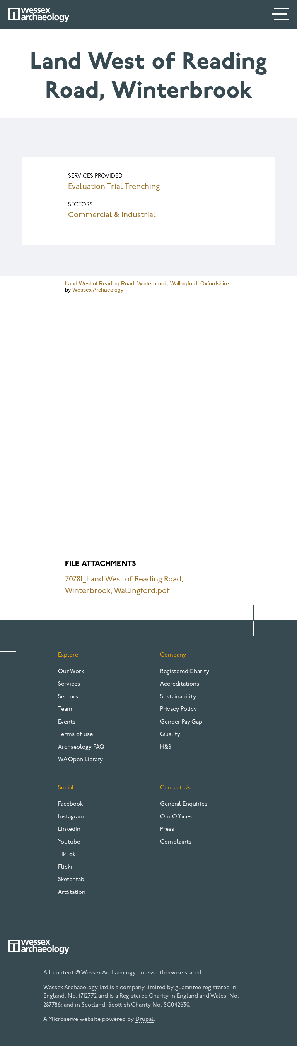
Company (173, 655)
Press (167, 829)
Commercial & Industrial (112, 215)
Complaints (175, 842)
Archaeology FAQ (81, 747)
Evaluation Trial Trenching (114, 187)
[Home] (38, 15)
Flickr (65, 867)
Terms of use (75, 734)
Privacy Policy (178, 709)
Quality (170, 734)
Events (66, 722)
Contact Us (175, 788)
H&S (165, 747)
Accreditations (179, 684)
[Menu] (281, 15)
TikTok (67, 854)
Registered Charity (184, 672)
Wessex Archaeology (97, 289)
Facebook (70, 804)
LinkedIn (69, 829)
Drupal (144, 1019)
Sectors (68, 697)
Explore (68, 655)
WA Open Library (80, 760)
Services (69, 684)
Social (66, 788)
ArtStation (71, 892)
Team (65, 709)
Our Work (71, 672)
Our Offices (176, 817)
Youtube (69, 842)
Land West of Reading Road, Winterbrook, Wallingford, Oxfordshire (147, 283)
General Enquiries (183, 804)
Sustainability (178, 697)
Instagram (71, 817)
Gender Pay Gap (181, 722)
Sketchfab (71, 880)
